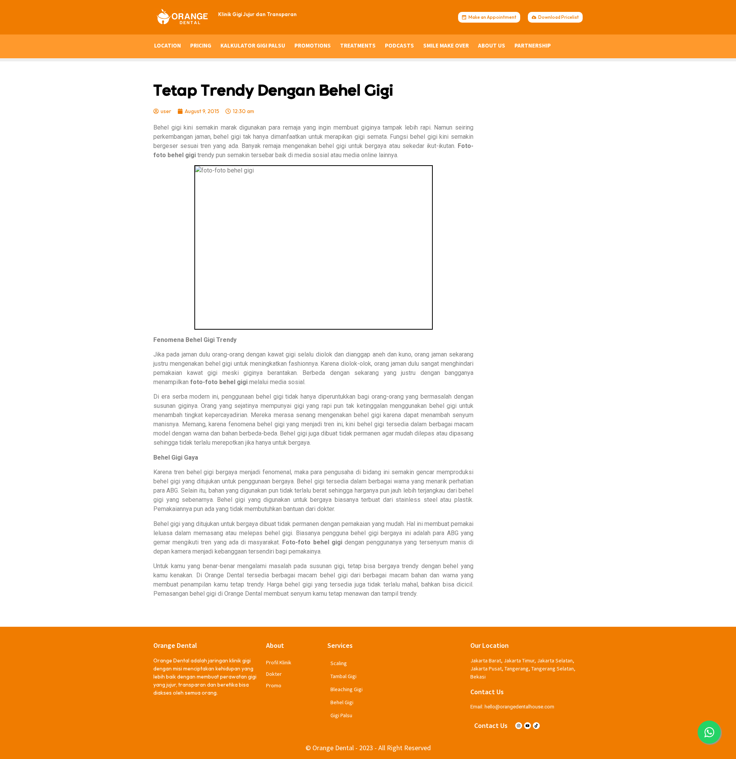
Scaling (338, 663)
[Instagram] (518, 725)
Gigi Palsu (341, 715)
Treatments (358, 45)
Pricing (200, 45)
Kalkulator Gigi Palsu (252, 45)
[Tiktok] (536, 725)
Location (167, 45)
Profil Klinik (278, 662)
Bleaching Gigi (346, 689)
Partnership (532, 45)
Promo (273, 685)
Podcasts (399, 45)
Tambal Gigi (343, 676)
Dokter (274, 673)
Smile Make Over (446, 45)
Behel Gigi (341, 702)
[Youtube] (527, 725)
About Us (491, 45)
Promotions (312, 45)
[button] (709, 732)
